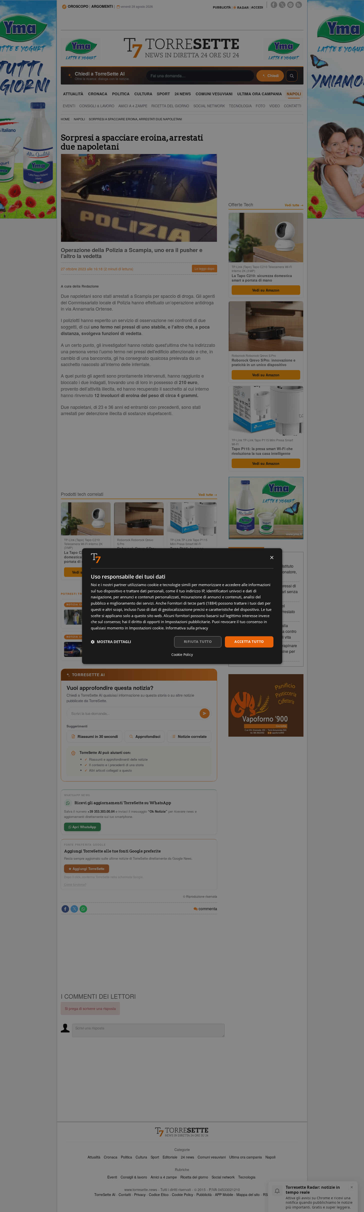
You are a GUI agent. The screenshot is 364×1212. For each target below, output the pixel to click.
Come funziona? (75, 884)
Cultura (141, 1156)
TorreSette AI (104, 1194)
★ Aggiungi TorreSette (87, 868)
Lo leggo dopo (204, 268)
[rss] (298, 5)
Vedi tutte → (207, 494)
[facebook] (274, 5)
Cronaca (110, 1156)
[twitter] (282, 5)
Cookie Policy (182, 1194)
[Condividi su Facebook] (65, 909)
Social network (223, 1176)
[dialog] (182, 606)
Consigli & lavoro (134, 1176)
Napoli (270, 1156)
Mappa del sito (248, 1194)
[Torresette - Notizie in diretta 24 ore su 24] (182, 1132)
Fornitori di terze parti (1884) (192, 603)
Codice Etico (159, 1194)
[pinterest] (290, 5)
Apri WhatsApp (83, 826)
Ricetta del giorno (194, 1176)
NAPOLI (79, 119)
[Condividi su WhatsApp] (83, 909)
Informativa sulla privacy (187, 628)
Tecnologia (246, 1176)
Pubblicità (204, 1194)
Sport (155, 1156)
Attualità (94, 1156)
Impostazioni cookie (146, 628)
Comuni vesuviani (212, 1156)
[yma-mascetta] (81, 48)
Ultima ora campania (245, 1156)
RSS (266, 1194)
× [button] (271, 558)
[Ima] (265, 508)
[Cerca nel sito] (291, 76)
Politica (126, 1156)
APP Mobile (224, 1194)
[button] (111, 642)
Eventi (112, 1176)
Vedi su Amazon (265, 290)
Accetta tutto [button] (249, 641)
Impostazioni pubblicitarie (187, 621)
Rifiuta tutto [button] (198, 641)
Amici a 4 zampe (164, 1176)
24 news (187, 1156)
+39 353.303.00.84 (101, 811)
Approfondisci (147, 736)
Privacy (140, 1194)
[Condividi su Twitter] (74, 909)
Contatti (125, 1194)
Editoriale (170, 1156)
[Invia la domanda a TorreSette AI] (205, 713)
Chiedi (273, 75)
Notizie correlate (192, 736)
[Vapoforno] (265, 705)
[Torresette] (182, 48)
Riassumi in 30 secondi (98, 736)
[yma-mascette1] (283, 48)
